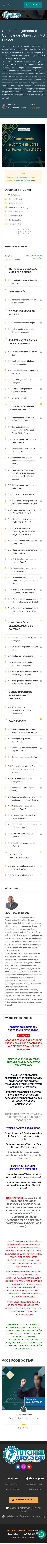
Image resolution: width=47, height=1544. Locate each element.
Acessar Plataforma (33, 5)
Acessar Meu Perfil (34, 1484)
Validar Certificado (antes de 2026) (25, 1516)
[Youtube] (29, 1466)
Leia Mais (23, 1388)
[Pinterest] (29, 231)
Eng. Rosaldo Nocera (17, 912)
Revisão (32, 104)
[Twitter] (24, 231)
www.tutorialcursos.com (26, 180)
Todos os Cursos (11, 1484)
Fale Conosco (35, 1489)
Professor (11, 104)
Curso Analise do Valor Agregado (23, 1418)
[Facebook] (19, 231)
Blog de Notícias (12, 1489)
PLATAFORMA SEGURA (23, 1537)
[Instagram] (23, 1466)
